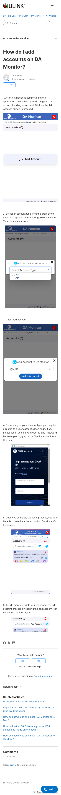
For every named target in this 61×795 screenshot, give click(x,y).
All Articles (51, 16)
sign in (13, 765)
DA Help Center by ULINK (15, 16)
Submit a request (43, 676)
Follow (9, 85)
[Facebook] (4, 642)
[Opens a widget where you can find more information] (49, 789)
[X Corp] (9, 642)
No (38, 661)
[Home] (14, 5)
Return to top (10, 686)
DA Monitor (36, 16)
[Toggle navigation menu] (52, 5)
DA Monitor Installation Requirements (23, 701)
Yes (22, 661)
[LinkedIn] (13, 642)
